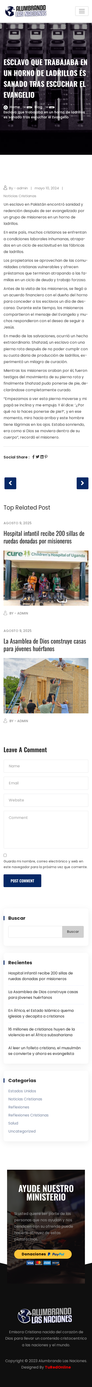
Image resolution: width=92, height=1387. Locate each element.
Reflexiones (18, 1107)
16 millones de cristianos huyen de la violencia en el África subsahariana (41, 1032)
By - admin (18, 188)
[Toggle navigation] (81, 11)
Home (15, 107)
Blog (38, 107)
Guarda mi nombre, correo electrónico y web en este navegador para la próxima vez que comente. (46, 864)
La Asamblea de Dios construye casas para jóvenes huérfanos (45, 644)
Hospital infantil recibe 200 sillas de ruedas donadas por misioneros (44, 537)
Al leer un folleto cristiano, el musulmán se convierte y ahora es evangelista (44, 1050)
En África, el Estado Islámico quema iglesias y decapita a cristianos (41, 1013)
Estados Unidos (22, 1091)
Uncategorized (22, 1131)
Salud (13, 1123)
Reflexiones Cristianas (28, 1115)
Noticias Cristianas (20, 195)
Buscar (16, 918)
